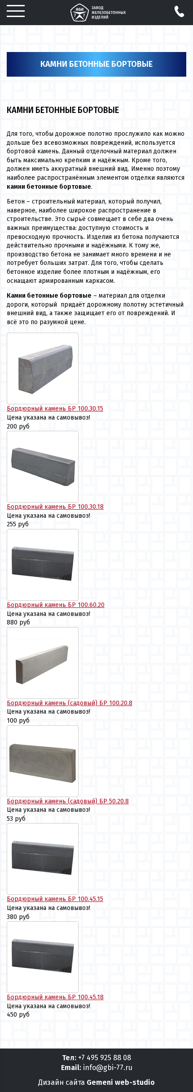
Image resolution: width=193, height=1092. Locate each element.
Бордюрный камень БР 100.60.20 (56, 605)
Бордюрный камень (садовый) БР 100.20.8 (69, 703)
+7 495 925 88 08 (104, 1057)
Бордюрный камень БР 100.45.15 (55, 899)
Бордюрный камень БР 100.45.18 (55, 997)
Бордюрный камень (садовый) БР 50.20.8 (68, 801)
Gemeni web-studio (121, 1082)
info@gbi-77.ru (107, 1067)
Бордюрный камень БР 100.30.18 (55, 507)
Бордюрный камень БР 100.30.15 (55, 408)
